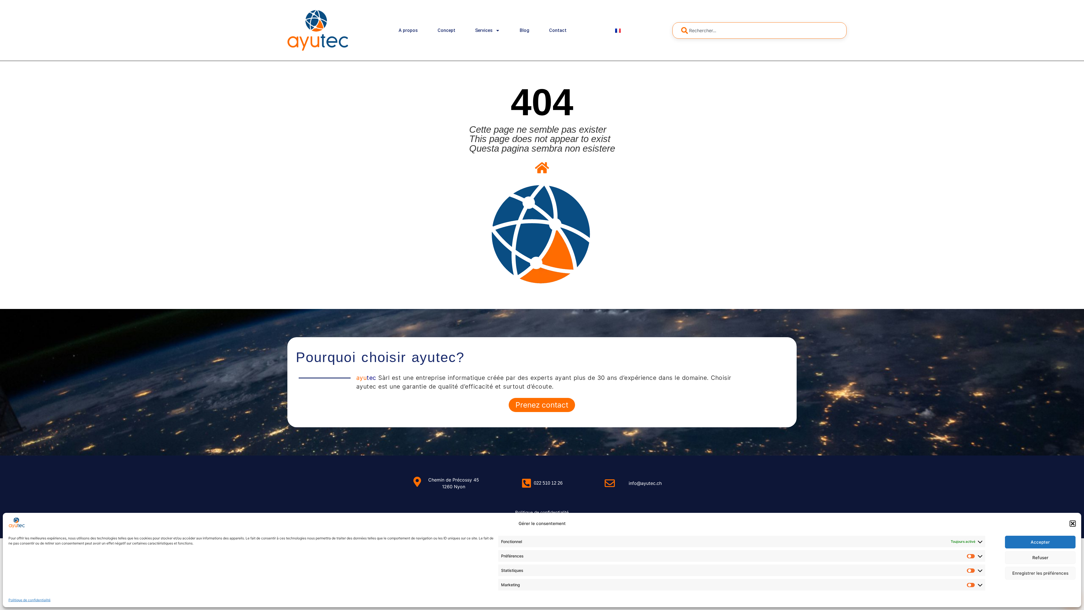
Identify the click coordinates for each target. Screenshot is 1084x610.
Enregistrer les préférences (1040, 573)
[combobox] (759, 30)
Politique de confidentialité (29, 600)
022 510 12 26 (548, 483)
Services (484, 30)
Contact (558, 30)
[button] (1073, 523)
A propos (408, 30)
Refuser (1040, 557)
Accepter (1040, 542)
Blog (524, 30)
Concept (446, 30)
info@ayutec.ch (645, 483)
